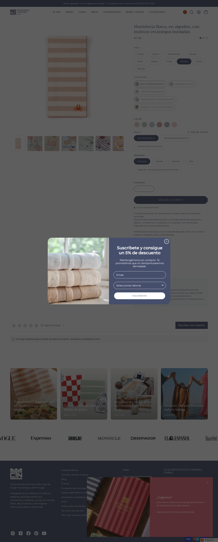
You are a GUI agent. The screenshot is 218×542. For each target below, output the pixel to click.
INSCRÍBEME (139, 295)
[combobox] (138, 285)
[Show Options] (162, 285)
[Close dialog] (167, 241)
